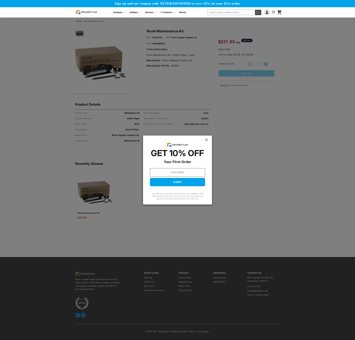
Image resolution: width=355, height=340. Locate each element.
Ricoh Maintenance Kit (89, 213)
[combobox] (234, 12)
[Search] (258, 12)
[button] (119, 12)
